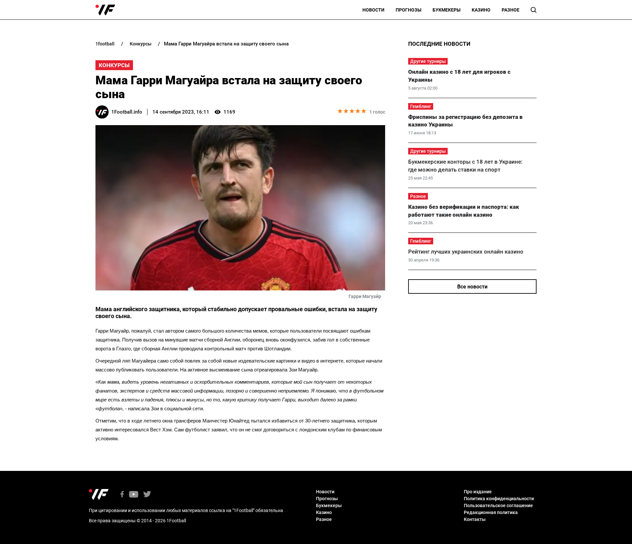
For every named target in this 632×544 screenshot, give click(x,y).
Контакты (475, 519)
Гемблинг (420, 106)
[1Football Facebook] (122, 495)
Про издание (478, 491)
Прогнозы (408, 10)
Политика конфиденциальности (499, 498)
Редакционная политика (491, 512)
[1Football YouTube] (133, 495)
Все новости (472, 287)
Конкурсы (114, 65)
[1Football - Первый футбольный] (105, 10)
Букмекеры (447, 10)
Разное (510, 10)
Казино (481, 10)
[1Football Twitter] (147, 495)
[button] (534, 10)
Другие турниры (428, 61)
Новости (373, 10)
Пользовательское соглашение (498, 505)
